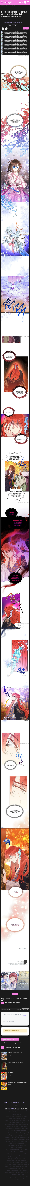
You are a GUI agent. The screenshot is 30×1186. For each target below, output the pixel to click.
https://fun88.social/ (22, 1177)
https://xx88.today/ (10, 1133)
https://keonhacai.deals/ (15, 1154)
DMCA (24, 1103)
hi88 (23, 1127)
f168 (23, 1129)
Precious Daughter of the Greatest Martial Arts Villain (13, 23)
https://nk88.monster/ (13, 1160)
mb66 (27, 1139)
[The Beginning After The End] (4, 1066)
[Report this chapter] (6, 28)
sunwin (7, 1164)
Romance (4, 6)
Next (27, 28)
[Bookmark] (3, 28)
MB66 (18, 1120)
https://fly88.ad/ (13, 1110)
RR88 (17, 1112)
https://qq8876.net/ (11, 1135)
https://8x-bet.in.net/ (11, 1137)
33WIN (22, 1141)
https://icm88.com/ (16, 1147)
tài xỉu (23, 1122)
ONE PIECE (10, 1072)
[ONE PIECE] (4, 1076)
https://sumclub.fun (11, 1124)
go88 (9, 1118)
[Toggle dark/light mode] (11, 2)
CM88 (17, 1131)
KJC (17, 1118)
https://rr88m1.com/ (13, 1145)
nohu (23, 1124)
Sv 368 (12, 1179)
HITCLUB (12, 1127)
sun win (26, 1116)
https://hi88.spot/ (23, 1135)
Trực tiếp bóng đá (23, 1110)
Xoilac (13, 1116)
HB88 (16, 1129)
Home (12, 21)
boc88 (17, 1114)
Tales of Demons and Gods (15, 1052)
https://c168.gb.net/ (10, 1120)
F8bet (24, 1145)
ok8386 (20, 1118)
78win (8, 1127)
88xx (19, 1173)
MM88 (13, 1131)
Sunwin (22, 1143)
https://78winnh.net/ (11, 1173)
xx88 (27, 1112)
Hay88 (13, 1118)
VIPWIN (25, 1171)
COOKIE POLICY (15, 1103)
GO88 (26, 1129)
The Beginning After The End (15, 1062)
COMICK (15, 1105)
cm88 (15, 1139)
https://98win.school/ (19, 1158)
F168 (20, 1114)
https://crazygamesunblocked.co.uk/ (17, 1162)
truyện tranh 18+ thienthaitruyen (15, 1150)
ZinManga (11, 1108)
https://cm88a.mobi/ (13, 1171)
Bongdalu (17, 1152)
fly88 (21, 1164)
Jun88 (24, 1154)
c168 (24, 1120)
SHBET (20, 1129)
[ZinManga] (6, 2)
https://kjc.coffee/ (10, 1112)
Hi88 (22, 1160)
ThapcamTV (24, 1173)
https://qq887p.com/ (22, 1133)
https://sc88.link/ (19, 1179)
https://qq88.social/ (12, 1141)
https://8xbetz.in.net (23, 1137)
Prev (24, 28)
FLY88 (6, 1110)
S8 (10, 1129)
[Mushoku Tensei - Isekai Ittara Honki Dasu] (4, 1086)
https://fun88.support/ (13, 1156)
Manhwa (14, 6)
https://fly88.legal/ (10, 1177)
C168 (24, 1118)
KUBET (26, 1166)
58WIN (23, 1139)
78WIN (16, 1122)
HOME (5, 1103)
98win (20, 1122)
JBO (26, 1127)
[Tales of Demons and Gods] (4, 1056)
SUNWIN (19, 1124)
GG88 (25, 1156)
